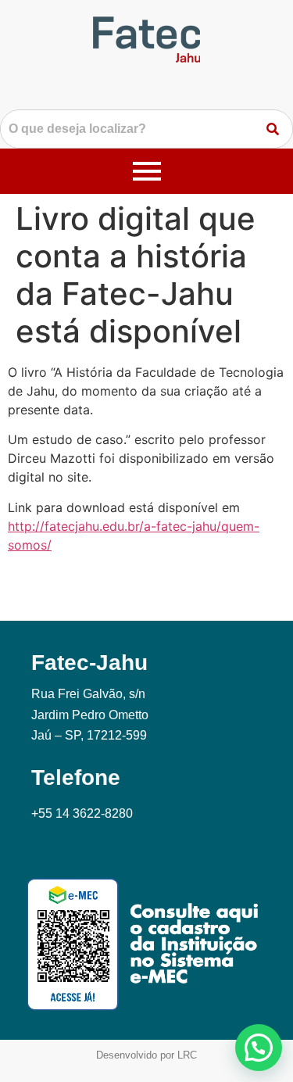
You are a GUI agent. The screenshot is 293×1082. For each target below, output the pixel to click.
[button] (258, 1047)
